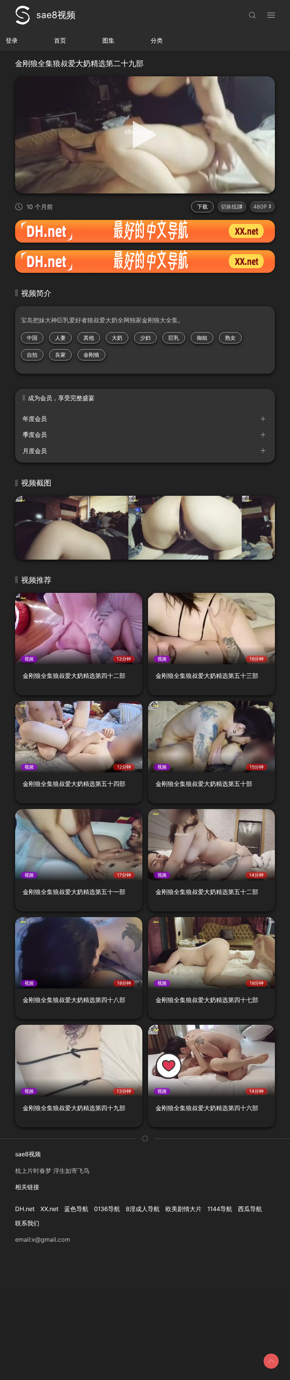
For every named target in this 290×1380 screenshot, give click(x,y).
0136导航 (107, 1209)
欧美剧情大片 (183, 1209)
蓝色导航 (76, 1209)
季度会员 (35, 434)
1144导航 (219, 1209)
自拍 (32, 354)
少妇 (145, 337)
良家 (60, 354)
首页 (60, 40)
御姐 (202, 337)
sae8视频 (56, 14)
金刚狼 (91, 354)
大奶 (117, 337)
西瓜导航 (250, 1209)
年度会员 (35, 418)
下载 (202, 206)
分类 (157, 40)
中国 (32, 337)
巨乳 (173, 337)
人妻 (60, 337)
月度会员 (35, 451)
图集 (108, 40)
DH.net (25, 1209)
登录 (12, 40)
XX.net (49, 1209)
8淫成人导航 (143, 1209)
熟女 (230, 337)
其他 (88, 337)
